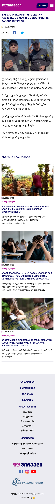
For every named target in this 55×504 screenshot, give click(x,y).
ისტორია (27, 412)
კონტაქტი (27, 426)
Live (44, 5)
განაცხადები (27, 430)
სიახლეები (27, 382)
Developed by (26, 497)
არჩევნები (27, 416)
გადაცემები (27, 388)
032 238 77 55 (27, 448)
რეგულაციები (27, 421)
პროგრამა (27, 394)
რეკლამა (27, 400)
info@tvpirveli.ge (28, 453)
